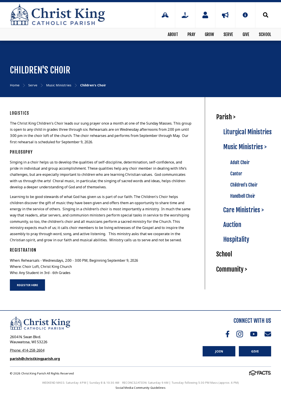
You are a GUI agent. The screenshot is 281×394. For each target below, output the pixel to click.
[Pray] (165, 15)
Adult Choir (240, 162)
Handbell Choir (242, 196)
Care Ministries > (243, 210)
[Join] (205, 15)
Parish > (226, 117)
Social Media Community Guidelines (140, 388)
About (173, 34)
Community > (231, 269)
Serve (228, 34)
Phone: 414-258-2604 (27, 350)
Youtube (253, 334)
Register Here (27, 285)
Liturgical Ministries (247, 132)
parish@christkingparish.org (35, 358)
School (265, 34)
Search (263, 15)
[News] (225, 15)
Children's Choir (244, 185)
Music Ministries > (245, 147)
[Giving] (185, 15)
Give (246, 34)
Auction (232, 225)
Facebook (227, 334)
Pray (191, 34)
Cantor (236, 173)
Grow (209, 34)
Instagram (240, 334)
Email (268, 334)
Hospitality (236, 239)
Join (219, 351)
